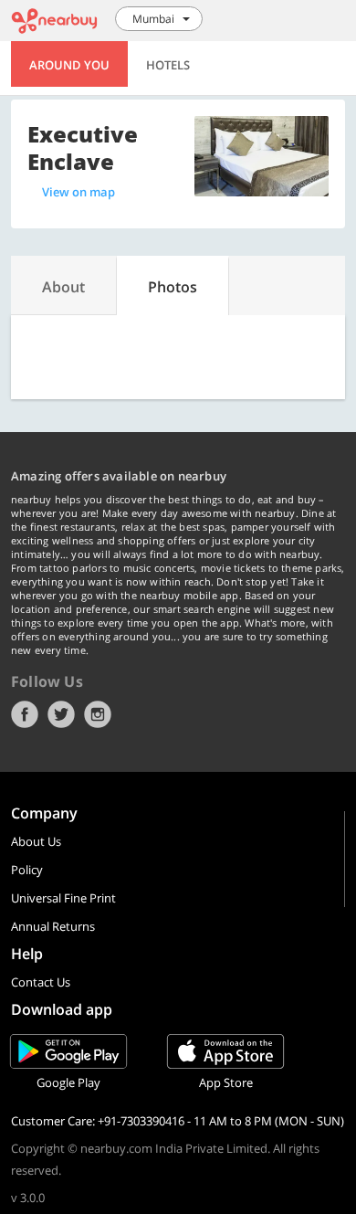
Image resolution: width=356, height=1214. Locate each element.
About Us (36, 841)
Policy (27, 869)
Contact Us (40, 982)
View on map (78, 192)
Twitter (61, 714)
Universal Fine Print (63, 898)
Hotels (168, 65)
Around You (69, 65)
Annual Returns (53, 926)
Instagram (97, 714)
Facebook (24, 714)
